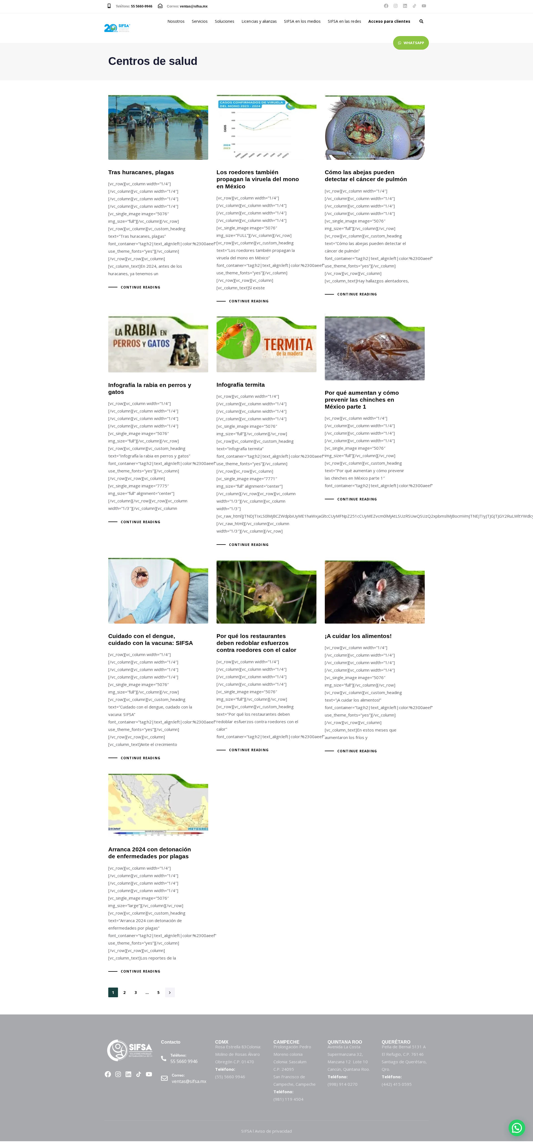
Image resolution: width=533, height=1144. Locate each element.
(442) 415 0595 (397, 1084)
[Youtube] (424, 6)
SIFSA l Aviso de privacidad (266, 1131)
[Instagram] (395, 6)
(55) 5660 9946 (230, 1076)
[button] (421, 21)
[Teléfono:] (185, 1059)
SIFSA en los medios (302, 21)
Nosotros (176, 21)
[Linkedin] (405, 6)
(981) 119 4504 (288, 1099)
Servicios (200, 21)
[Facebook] (386, 6)
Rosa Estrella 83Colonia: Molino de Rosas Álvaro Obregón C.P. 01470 (238, 1054)
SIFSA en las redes (344, 21)
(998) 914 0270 (343, 1084)
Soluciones (224, 21)
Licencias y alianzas (259, 21)
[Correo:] (185, 1079)
